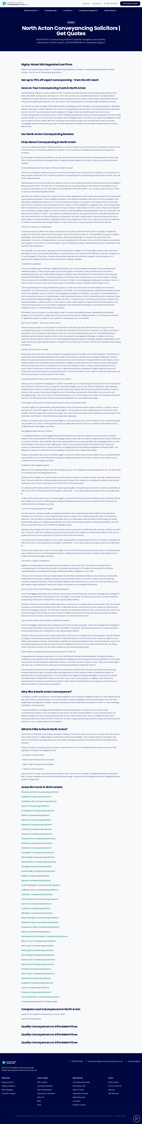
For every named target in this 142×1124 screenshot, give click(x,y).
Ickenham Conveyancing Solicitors (37, 894)
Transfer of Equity (9, 1093)
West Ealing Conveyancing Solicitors (37, 955)
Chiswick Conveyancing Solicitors (36, 829)
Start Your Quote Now (31, 1019)
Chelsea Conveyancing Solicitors (36, 992)
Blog (38, 1101)
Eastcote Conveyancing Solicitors (36, 904)
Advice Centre (78, 1090)
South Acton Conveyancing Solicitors (38, 959)
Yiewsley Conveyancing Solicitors (36, 848)
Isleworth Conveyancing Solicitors (36, 824)
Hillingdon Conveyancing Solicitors (37, 913)
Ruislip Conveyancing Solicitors (35, 876)
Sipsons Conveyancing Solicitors (36, 880)
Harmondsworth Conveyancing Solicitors (39, 899)
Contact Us (97, 3)
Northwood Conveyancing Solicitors (37, 964)
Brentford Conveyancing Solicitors (36, 843)
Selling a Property (8, 1086)
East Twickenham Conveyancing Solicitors (40, 997)
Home (24, 69)
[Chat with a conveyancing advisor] (137, 1119)
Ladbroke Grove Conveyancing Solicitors (39, 890)
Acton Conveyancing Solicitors (35, 987)
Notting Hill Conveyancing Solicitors (37, 950)
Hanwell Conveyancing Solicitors (36, 978)
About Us (86, 3)
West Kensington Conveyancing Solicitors (40, 917)
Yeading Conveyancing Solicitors (36, 796)
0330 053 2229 (111, 3)
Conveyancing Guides (81, 1082)
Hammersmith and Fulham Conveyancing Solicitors (44, 936)
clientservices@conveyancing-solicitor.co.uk (105, 1061)
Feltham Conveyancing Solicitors (36, 820)
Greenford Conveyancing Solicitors (37, 983)
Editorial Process (79, 1097)
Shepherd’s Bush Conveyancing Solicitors (40, 922)
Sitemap (111, 1090)
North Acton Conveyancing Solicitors (38, 973)
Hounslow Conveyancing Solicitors (36, 834)
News (39, 1105)
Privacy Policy (113, 1082)
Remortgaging (7, 1090)
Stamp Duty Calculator (46, 1093)
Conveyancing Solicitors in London (67, 69)
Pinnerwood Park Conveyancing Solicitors (40, 792)
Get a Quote (42, 1082)
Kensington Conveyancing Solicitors (37, 852)
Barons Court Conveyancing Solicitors (38, 941)
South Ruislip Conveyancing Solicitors (38, 871)
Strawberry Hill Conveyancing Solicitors (39, 801)
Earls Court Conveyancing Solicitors (37, 945)
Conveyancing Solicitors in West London (39, 1001)
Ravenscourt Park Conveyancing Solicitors (40, 927)
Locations (76, 1101)
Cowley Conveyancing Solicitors (35, 908)
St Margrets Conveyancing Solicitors (37, 810)
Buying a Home (7, 1082)
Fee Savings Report (44, 1090)
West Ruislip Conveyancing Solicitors (38, 857)
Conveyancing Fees (45, 1086)
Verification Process (80, 1093)
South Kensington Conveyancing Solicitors (40, 885)
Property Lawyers (79, 1105)
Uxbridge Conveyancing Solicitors (36, 866)
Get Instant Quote (130, 3)
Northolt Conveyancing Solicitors (36, 969)
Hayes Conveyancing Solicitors (35, 806)
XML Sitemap (113, 1093)
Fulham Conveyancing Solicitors (35, 931)
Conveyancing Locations (39, 69)
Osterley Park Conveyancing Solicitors (38, 838)
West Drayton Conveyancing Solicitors (38, 862)
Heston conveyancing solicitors (35, 815)
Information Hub (79, 1086)
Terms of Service (114, 1086)
